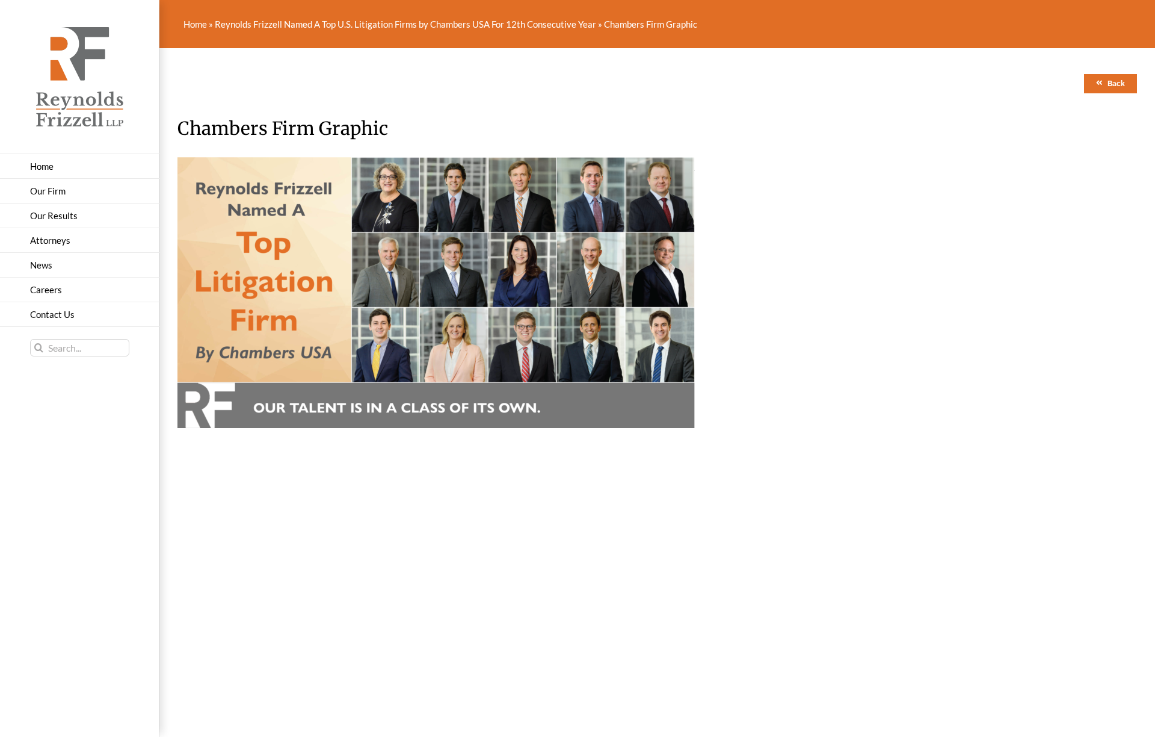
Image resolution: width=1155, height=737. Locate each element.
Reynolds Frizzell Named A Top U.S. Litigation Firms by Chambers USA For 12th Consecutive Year (405, 24)
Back (1116, 83)
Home (195, 24)
